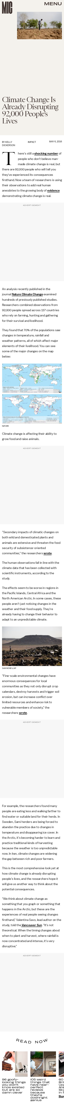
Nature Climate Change (27, 294)
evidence (53, 190)
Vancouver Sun (31, 925)
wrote (48, 553)
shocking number (46, 153)
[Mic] (7, 7)
